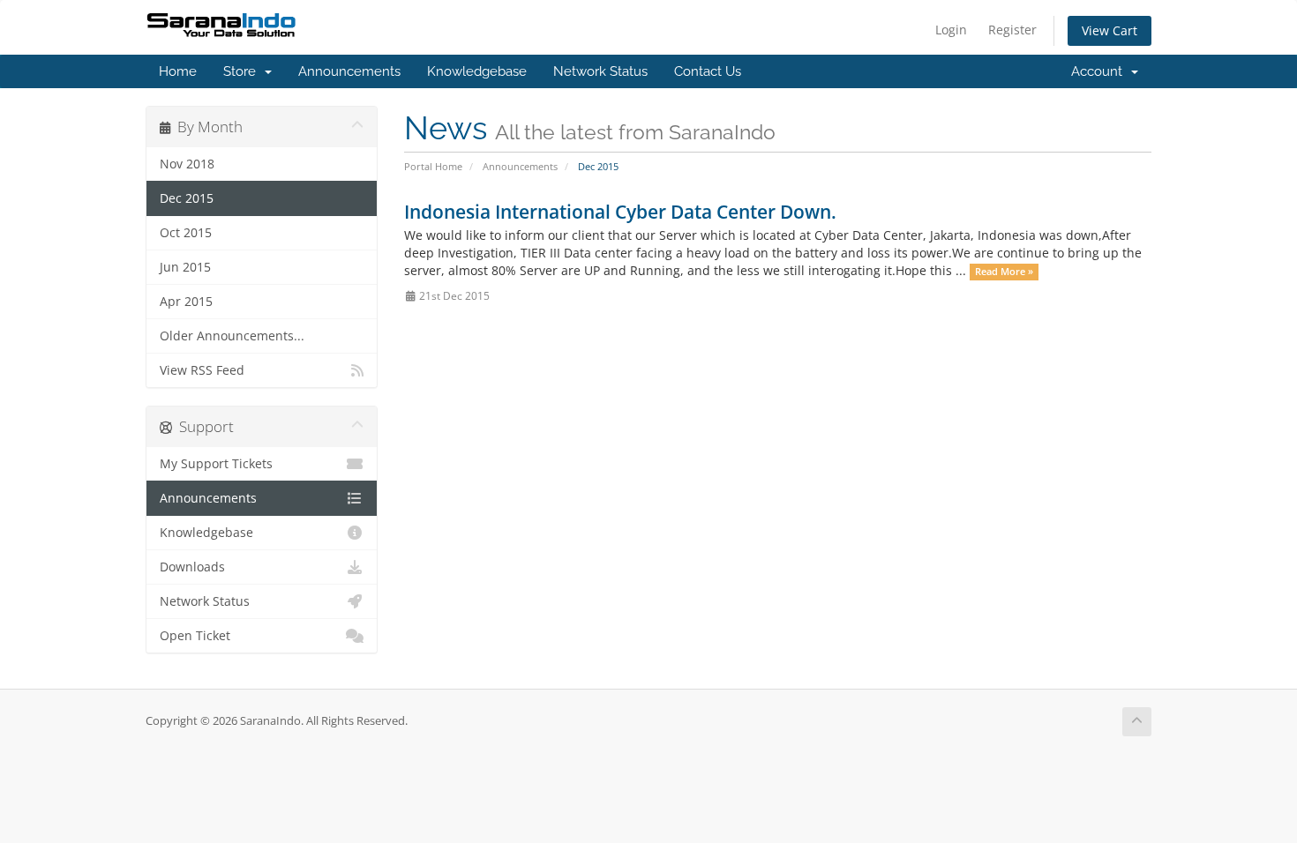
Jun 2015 (185, 267)
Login (951, 29)
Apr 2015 (186, 302)
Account (1100, 71)
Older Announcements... (232, 336)
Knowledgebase (477, 71)
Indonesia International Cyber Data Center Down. (620, 211)
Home (178, 71)
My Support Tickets (216, 464)
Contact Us (707, 71)
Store (243, 71)
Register (1012, 29)
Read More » (1004, 271)
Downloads (192, 567)
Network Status (600, 71)
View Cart (1109, 30)
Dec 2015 (187, 198)
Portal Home (433, 166)
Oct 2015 (186, 233)
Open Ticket (195, 636)
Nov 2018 (187, 164)
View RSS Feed (202, 370)
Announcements (349, 71)
